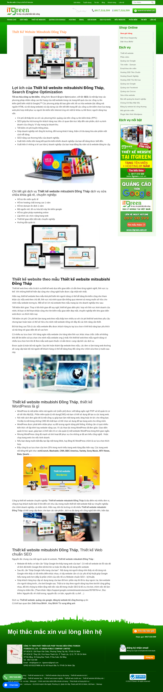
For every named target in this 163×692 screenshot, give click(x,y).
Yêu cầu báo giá (146, 631)
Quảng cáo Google (128, 84)
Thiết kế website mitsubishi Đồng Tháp (68, 88)
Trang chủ (11, 20)
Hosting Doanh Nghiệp (129, 76)
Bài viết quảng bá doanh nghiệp (133, 99)
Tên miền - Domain (128, 65)
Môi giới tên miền (127, 110)
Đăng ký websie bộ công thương (133, 107)
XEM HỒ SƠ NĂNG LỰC (146, 11)
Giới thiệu (77, 2)
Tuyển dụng (87, 2)
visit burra (27, 684)
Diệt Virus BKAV (39, 603)
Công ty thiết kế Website (24, 2)
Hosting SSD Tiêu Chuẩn (130, 72)
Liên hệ (121, 2)
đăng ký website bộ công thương (68, 600)
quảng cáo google (44, 600)
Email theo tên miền (128, 68)
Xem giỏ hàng (126, 33)
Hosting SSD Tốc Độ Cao (130, 80)
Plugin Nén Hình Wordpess (131, 114)
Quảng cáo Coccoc (128, 91)
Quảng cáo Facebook (129, 88)
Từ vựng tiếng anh (66, 603)
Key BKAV (53, 603)
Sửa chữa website (127, 95)
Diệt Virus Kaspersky (128, 38)
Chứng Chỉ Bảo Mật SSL (130, 103)
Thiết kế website (38, 20)
